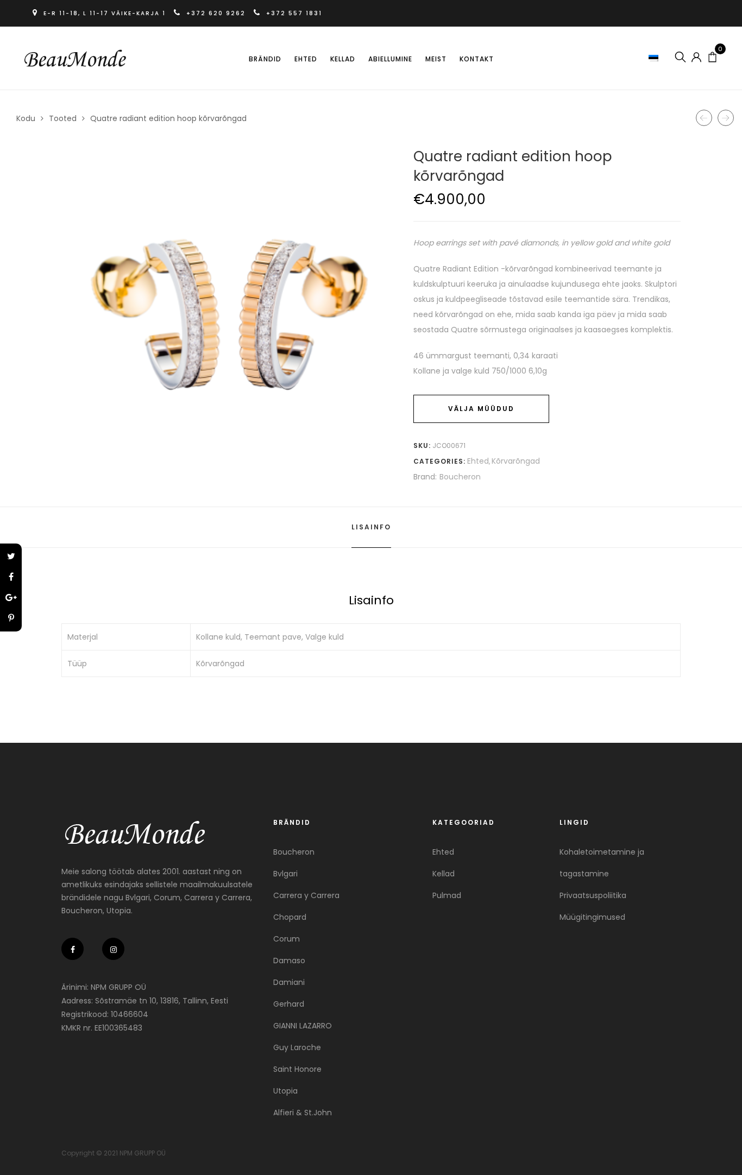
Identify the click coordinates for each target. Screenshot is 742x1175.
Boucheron (460, 476)
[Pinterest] (11, 618)
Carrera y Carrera (306, 895)
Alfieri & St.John (302, 1112)
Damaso (289, 960)
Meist (436, 59)
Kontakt (477, 59)
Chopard (289, 917)
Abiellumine (390, 59)
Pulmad (446, 895)
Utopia (285, 1090)
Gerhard (288, 1004)
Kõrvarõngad (516, 461)
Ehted (305, 59)
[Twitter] (11, 556)
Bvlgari (285, 873)
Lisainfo (371, 527)
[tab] (371, 527)
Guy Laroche (297, 1047)
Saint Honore (297, 1069)
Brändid (265, 59)
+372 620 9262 (216, 13)
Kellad (342, 59)
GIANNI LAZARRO (302, 1025)
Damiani (289, 982)
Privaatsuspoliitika (592, 895)
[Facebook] (11, 577)
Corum (286, 938)
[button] (655, 57)
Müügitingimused (592, 917)
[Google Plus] (11, 598)
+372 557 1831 (292, 13)
